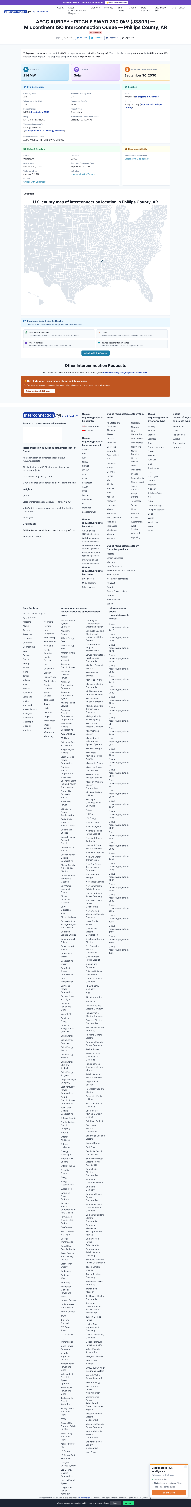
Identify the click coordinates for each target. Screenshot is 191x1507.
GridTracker (178, 7)
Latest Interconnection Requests (77, 10)
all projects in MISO (40, 112)
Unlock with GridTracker (83, 174)
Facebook (113, 38)
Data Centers (145, 9)
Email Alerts (121, 9)
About (60, 7)
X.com (69, 38)
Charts (132, 7)
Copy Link (129, 38)
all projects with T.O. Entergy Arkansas (44, 130)
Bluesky (83, 38)
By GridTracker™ (40, 12)
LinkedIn (98, 38)
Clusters (95, 7)
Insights (108, 7)
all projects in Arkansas (147, 96)
